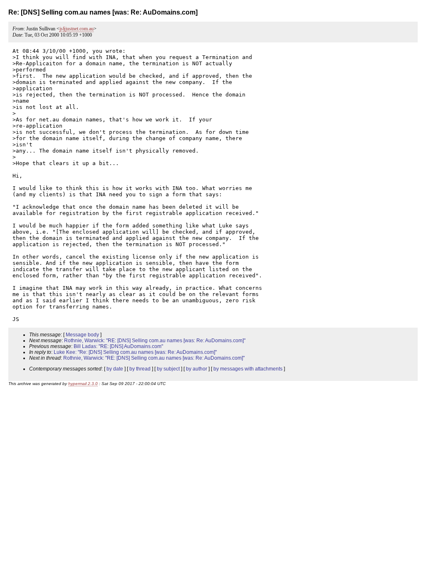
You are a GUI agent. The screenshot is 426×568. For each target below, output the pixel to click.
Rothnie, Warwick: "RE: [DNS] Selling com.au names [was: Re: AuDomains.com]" (154, 340)
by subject (168, 369)
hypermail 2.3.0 (83, 383)
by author (196, 369)
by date (114, 369)
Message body (82, 335)
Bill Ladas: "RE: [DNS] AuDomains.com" (118, 346)
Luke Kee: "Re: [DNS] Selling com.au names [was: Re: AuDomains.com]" (135, 352)
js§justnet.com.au (76, 29)
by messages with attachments (247, 369)
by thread (140, 369)
